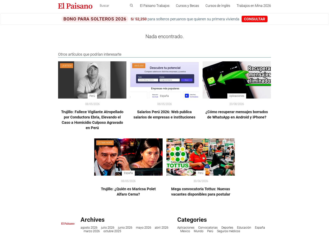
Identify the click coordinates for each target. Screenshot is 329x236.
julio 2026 (107, 227)
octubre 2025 (112, 231)
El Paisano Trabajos (154, 6)
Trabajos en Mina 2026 (254, 6)
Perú (210, 231)
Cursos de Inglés (217, 6)
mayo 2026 (143, 227)
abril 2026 (161, 227)
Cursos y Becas (187, 6)
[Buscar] (131, 5)
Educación (244, 227)
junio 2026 (125, 227)
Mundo (198, 231)
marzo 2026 (92, 231)
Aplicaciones (185, 227)
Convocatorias (208, 227)
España (260, 227)
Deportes (227, 227)
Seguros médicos (228, 231)
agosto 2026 (89, 227)
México (185, 231)
